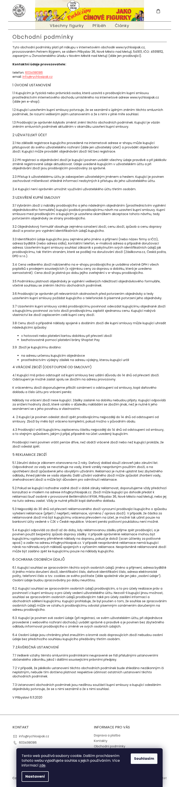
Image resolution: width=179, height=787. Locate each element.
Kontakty (100, 741)
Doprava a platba (107, 735)
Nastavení (35, 776)
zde (42, 765)
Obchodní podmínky (109, 746)
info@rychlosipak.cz (37, 77)
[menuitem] (66, 25)
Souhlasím (144, 758)
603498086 (34, 72)
